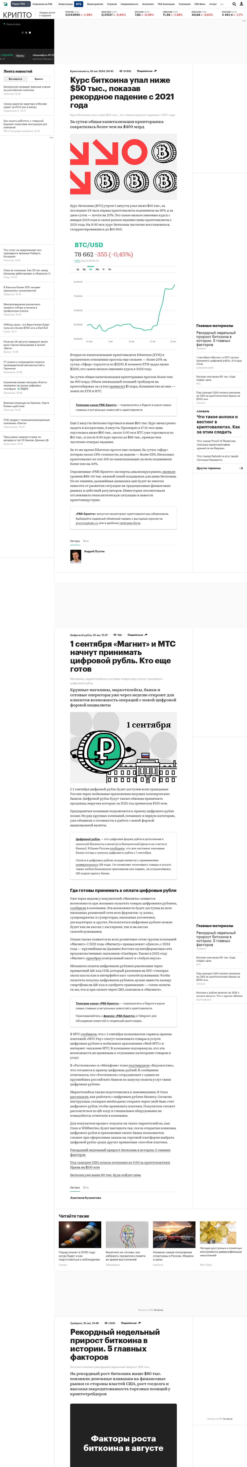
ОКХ (77, 261)
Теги (86, 541)
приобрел (93, 958)
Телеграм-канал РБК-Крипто (96, 405)
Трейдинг (201, 348)
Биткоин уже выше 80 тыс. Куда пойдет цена (105, 1175)
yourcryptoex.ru (87, 522)
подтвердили (139, 1065)
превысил (117, 386)
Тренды (63, 1264)
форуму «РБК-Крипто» (119, 1016)
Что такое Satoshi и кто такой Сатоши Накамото (217, 457)
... (221, 3)
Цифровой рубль (205, 367)
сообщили (117, 848)
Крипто (17, 13)
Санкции (200, 402)
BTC (198, 383)
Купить (9, 56)
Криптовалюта (79, 71)
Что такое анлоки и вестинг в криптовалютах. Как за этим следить (218, 424)
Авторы (75, 541)
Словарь (203, 411)
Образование (113, 1264)
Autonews (158, 1264)
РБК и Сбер (206, 1264)
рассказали (79, 1097)
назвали (168, 472)
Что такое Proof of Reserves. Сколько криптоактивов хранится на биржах (216, 444)
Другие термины (209, 468)
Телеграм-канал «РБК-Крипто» (97, 1003)
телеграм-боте (129, 522)
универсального (87, 864)
